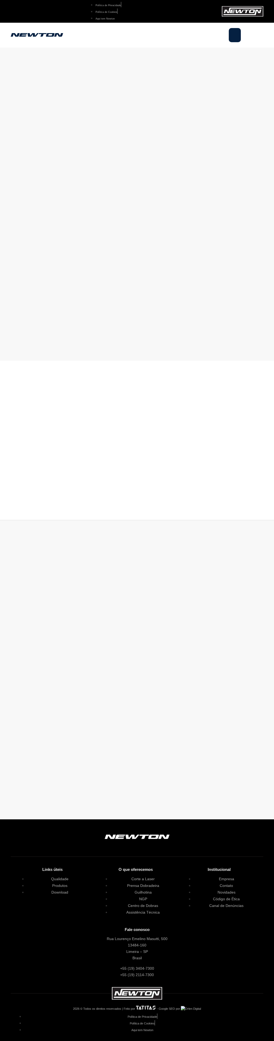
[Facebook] (17, 11)
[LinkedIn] (27, 11)
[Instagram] (12, 11)
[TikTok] (152, 846)
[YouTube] (22, 11)
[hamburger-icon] (235, 35)
